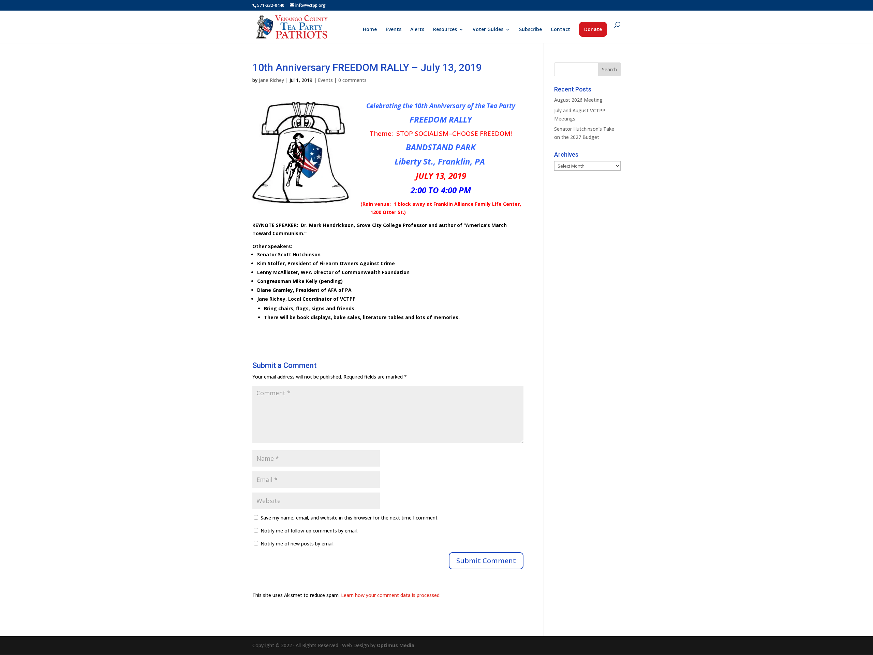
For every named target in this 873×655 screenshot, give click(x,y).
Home (370, 29)
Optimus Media (395, 645)
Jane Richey (271, 80)
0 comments (352, 80)
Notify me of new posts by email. (298, 543)
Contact (560, 29)
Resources (445, 29)
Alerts (417, 29)
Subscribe (530, 29)
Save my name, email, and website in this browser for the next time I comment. (350, 517)
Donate (593, 29)
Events (393, 29)
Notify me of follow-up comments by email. (309, 530)
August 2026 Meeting (578, 100)
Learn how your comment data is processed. (391, 595)
